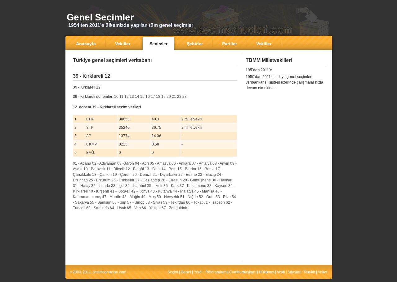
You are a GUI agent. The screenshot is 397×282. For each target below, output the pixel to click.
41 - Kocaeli (120, 191)
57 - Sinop (136, 202)
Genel (186, 272)
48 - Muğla (131, 197)
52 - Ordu (207, 197)
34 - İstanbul (135, 186)
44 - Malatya (183, 191)
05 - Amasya (160, 163)
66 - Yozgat (151, 208)
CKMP (91, 144)
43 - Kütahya (161, 191)
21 (174, 96)
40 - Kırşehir (99, 191)
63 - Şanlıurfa (97, 208)
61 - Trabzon (214, 202)
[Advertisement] (155, 69)
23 (184, 96)
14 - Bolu (168, 169)
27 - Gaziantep (147, 180)
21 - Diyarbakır (165, 174)
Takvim (309, 272)
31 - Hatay (81, 186)
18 (158, 96)
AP (88, 136)
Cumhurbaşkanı (242, 272)
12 (126, 96)
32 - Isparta (100, 186)
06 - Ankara (181, 163)
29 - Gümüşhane (197, 180)
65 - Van (134, 208)
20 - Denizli (142, 174)
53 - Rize (223, 197)
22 (179, 96)
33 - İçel (117, 186)
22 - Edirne (187, 174)
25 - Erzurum (99, 180)
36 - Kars (171, 186)
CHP (90, 119)
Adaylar (294, 272)
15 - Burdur (186, 169)
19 (163, 96)
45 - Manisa (204, 191)
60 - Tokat (194, 202)
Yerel (198, 272)
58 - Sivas (153, 202)
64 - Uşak (118, 208)
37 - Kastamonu (193, 186)
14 (137, 96)
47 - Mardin (111, 197)
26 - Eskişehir (122, 180)
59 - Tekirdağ (174, 202)
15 (142, 96)
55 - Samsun (100, 202)
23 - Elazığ (207, 174)
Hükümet (266, 272)
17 (153, 96)
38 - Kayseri (217, 186)
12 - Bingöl (135, 169)
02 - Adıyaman (104, 163)
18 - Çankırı (102, 174)
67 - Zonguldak (174, 208)
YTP (89, 127)
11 (121, 96)
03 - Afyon (125, 163)
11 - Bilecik (115, 169)
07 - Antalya (202, 163)
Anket (322, 272)
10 (116, 96)
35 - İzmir (155, 186)
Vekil (281, 272)
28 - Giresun (171, 180)
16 (147, 96)
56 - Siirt (119, 202)
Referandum (215, 272)
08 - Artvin (220, 163)
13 (132, 96)
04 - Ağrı (142, 163)
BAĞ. (90, 152)
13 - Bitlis (152, 169)
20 (169, 96)
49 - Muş (148, 197)
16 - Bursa (206, 169)
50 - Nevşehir (168, 197)
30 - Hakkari (222, 180)
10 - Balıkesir (94, 169)
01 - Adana (82, 163)
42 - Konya (140, 191)
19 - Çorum (122, 174)
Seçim (172, 272)
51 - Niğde (189, 197)
